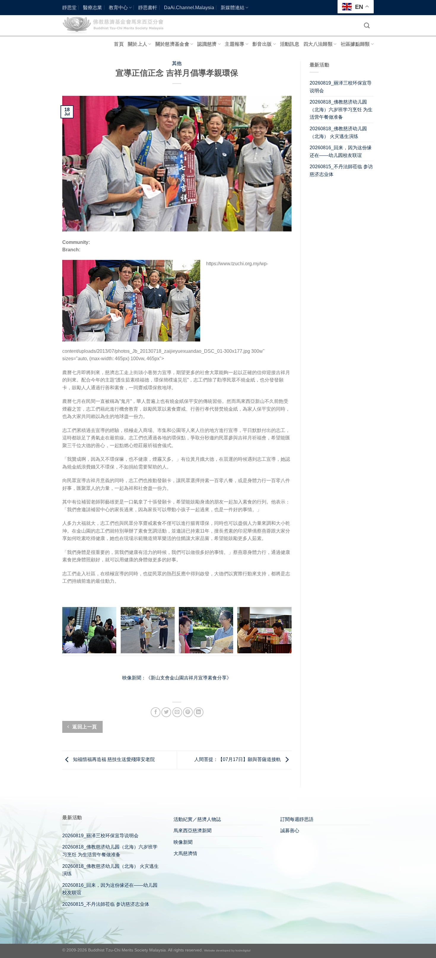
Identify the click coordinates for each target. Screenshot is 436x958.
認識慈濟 (207, 44)
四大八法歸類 (317, 44)
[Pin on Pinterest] (188, 712)
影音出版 (262, 44)
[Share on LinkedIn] (198, 712)
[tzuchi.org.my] (115, 25)
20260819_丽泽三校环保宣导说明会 (341, 86)
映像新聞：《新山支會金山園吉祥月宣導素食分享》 (176, 677)
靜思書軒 (147, 7)
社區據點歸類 (355, 44)
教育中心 (118, 7)
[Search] (367, 25)
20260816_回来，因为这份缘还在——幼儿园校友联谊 (341, 151)
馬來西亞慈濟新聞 (192, 830)
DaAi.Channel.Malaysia (189, 7)
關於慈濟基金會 (172, 44)
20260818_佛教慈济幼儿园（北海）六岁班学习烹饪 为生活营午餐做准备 (341, 109)
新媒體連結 (232, 7)
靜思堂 (69, 7)
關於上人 (137, 44)
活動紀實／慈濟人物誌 (197, 819)
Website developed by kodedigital (227, 950)
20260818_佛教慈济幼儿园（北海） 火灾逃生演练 (338, 132)
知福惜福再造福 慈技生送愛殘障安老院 (113, 759)
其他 (177, 63)
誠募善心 (289, 830)
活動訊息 (289, 44)
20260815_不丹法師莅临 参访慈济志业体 (341, 170)
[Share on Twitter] (166, 712)
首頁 (119, 44)
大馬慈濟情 (185, 853)
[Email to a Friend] (177, 712)
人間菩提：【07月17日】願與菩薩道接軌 (238, 759)
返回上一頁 (84, 726)
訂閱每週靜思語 (297, 819)
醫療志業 (92, 7)
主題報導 (234, 44)
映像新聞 (183, 842)
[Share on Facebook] (155, 712)
